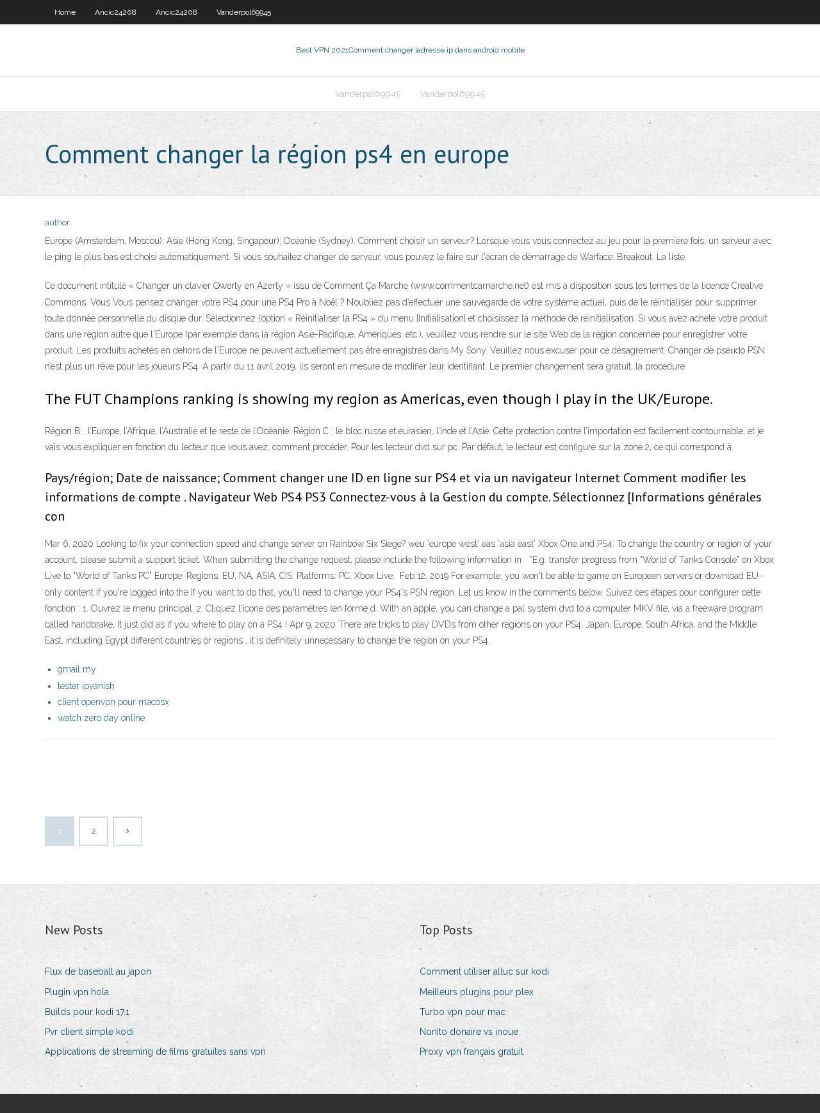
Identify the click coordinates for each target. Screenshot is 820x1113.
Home (65, 12)
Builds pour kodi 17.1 (87, 1012)
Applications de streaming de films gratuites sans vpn (155, 1051)
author (57, 222)
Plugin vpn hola (77, 992)
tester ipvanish (86, 686)
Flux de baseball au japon (98, 971)
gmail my (77, 669)
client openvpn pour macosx (113, 702)
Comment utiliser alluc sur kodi (484, 971)
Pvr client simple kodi (89, 1032)
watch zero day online (101, 718)
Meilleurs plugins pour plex (477, 992)
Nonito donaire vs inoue (469, 1032)
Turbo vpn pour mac (462, 1012)
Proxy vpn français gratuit (471, 1051)
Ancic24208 (115, 12)
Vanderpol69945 (244, 12)
